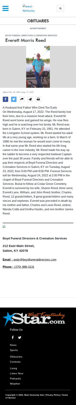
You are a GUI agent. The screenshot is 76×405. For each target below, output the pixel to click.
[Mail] (30, 100)
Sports (14, 350)
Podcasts (15, 378)
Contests (15, 361)
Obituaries (16, 356)
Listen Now (16, 373)
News (13, 345)
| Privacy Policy (52, 395)
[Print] (38, 100)
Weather (15, 383)
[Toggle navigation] (5, 8)
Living (13, 368)
